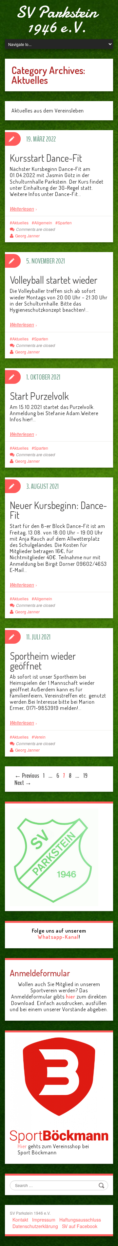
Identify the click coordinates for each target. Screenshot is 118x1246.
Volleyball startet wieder (53, 280)
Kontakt (20, 1219)
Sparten (65, 222)
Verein (40, 737)
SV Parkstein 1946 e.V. (56, 19)
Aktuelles (20, 222)
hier (70, 996)
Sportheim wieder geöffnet (43, 661)
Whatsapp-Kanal (58, 937)
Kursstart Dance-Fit (46, 158)
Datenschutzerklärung (35, 1226)
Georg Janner (27, 235)
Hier (22, 1146)
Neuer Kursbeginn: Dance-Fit (58, 510)
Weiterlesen (22, 208)
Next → (22, 782)
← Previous (26, 775)
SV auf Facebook (79, 1226)
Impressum (43, 1219)
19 (85, 775)
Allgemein (43, 222)
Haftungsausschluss (80, 1219)
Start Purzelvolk (39, 396)
